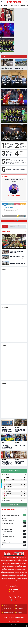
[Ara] (26, 2)
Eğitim (11, 5)
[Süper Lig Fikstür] (25, 509)
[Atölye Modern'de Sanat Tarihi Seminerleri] (20, 455)
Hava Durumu (7, 605)
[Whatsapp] (18, 597)
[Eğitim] (25, 345)
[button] (2, 79)
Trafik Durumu (19, 605)
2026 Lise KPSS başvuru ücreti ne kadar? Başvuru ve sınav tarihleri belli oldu (9, 146)
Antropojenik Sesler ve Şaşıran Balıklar (14, 180)
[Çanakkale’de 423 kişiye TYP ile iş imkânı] (20, 437)
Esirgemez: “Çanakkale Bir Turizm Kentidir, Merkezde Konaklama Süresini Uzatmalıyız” (7, 446)
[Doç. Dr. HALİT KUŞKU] (14, 189)
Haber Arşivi (19, 612)
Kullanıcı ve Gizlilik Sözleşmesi (17, 617)
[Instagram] (13, 597)
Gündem (22, 5)
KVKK (9, 617)
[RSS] (20, 597)
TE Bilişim (17, 621)
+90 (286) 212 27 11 (15, 589)
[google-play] (14, 600)
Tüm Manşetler (19, 608)
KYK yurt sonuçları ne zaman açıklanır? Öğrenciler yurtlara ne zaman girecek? (23, 146)
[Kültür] (25, 383)
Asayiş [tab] (5, 226)
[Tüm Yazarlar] (25, 176)
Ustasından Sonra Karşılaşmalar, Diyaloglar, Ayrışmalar (7, 430)
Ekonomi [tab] (12, 226)
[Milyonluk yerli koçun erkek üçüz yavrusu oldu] (20, 422)
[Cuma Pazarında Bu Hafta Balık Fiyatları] (5, 252)
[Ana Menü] (1, 2)
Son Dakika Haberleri (8, 612)
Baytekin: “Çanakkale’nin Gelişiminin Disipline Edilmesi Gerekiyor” (15, 170)
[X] (10, 597)
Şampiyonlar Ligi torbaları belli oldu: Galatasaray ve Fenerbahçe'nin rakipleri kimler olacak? (16, 162)
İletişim (5, 617)
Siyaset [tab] (20, 226)
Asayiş (5, 5)
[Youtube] (15, 597)
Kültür (4, 383)
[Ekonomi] (25, 307)
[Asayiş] (25, 269)
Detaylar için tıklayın (14, 504)
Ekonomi (16, 5)
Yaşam (21, 151)
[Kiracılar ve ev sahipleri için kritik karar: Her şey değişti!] (5, 257)
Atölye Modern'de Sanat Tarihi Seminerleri (19, 462)
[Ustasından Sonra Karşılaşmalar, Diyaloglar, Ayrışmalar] (7, 422)
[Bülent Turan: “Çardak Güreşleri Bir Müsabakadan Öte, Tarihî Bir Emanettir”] (7, 455)
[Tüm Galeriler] (25, 231)
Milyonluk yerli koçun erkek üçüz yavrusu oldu (20, 430)
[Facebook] (8, 597)
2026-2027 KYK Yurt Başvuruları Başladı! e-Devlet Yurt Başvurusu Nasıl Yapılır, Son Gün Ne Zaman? (9, 154)
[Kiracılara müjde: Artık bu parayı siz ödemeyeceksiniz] (5, 262)
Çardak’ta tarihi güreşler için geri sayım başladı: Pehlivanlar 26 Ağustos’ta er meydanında (23, 154)
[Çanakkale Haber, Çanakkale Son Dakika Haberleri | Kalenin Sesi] (14, 2)
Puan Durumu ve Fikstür (6, 609)
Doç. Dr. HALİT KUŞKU (14, 195)
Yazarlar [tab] (5, 176)
